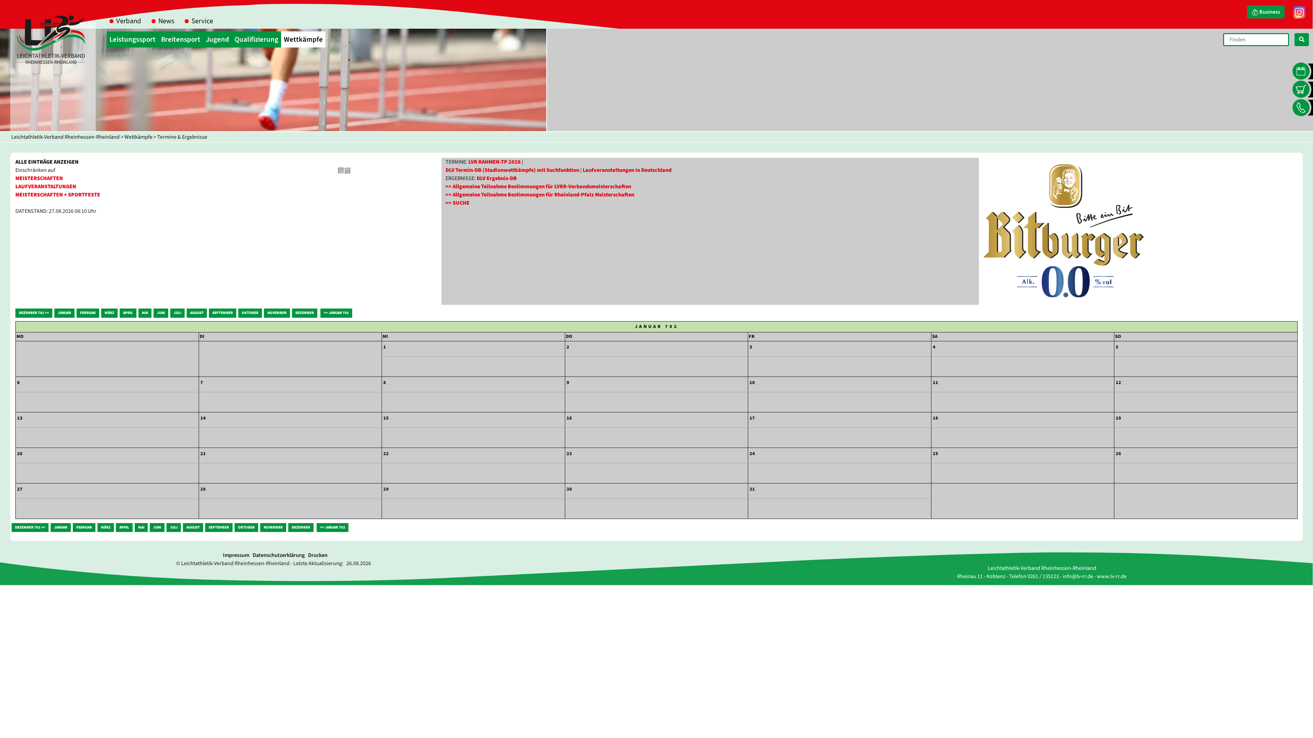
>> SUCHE (457, 203)
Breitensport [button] (180, 39)
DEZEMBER (304, 312)
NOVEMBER (277, 312)
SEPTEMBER (222, 312)
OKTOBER (250, 312)
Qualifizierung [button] (256, 39)
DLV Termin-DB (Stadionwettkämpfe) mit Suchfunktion (512, 170)
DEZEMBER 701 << (34, 312)
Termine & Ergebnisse (182, 137)
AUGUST (196, 312)
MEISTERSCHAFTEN (39, 178)
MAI (145, 312)
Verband (128, 21)
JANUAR (64, 312)
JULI (177, 312)
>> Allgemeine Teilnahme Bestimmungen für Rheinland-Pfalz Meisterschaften (540, 195)
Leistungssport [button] (132, 39)
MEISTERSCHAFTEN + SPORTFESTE (57, 195)
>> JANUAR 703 (336, 312)
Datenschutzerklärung (279, 555)
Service (202, 21)
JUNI (161, 312)
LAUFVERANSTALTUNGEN (45, 186)
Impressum (236, 555)
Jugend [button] (217, 39)
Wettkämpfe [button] (303, 39)
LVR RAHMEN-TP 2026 (494, 162)
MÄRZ (109, 312)
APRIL (128, 312)
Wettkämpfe (138, 137)
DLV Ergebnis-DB (497, 178)
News (166, 21)
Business (1269, 12)
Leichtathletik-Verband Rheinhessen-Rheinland (65, 137)
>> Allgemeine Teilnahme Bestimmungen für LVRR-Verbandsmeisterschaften (538, 186)
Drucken (318, 555)
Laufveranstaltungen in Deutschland (627, 170)
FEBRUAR (88, 312)
